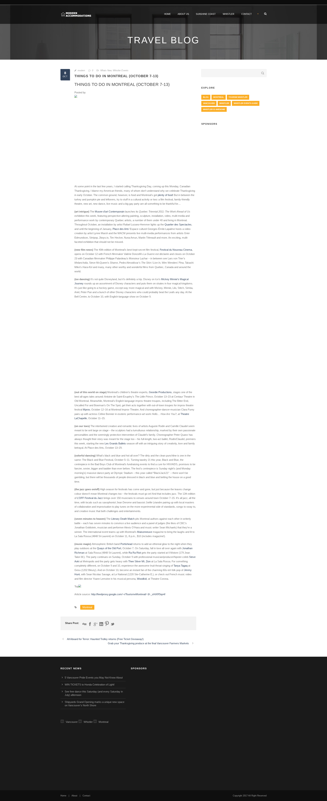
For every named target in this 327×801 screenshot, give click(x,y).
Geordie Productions (160, 392)
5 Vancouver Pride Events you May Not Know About (94, 677)
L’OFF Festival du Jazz (90, 498)
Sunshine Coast (206, 14)
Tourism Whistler (238, 97)
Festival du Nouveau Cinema (176, 249)
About (74, 795)
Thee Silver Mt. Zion (139, 561)
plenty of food (165, 195)
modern (81, 70)
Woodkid (142, 578)
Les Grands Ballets (115, 443)
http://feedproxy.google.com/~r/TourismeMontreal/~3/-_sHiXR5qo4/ (128, 594)
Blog (206, 97)
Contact (246, 14)
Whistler (228, 14)
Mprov (86, 409)
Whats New (105, 70)
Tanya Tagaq (181, 565)
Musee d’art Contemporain (109, 211)
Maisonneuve (144, 531)
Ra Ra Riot (135, 552)
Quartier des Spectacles (178, 224)
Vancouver (209, 103)
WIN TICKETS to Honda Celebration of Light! (89, 684)
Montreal (87, 607)
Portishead (126, 544)
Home (167, 14)
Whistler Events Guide (246, 103)
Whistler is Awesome (214, 109)
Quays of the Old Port (109, 548)
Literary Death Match (123, 518)
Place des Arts (121, 228)
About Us (183, 14)
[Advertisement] (234, 153)
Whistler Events (120, 70)
